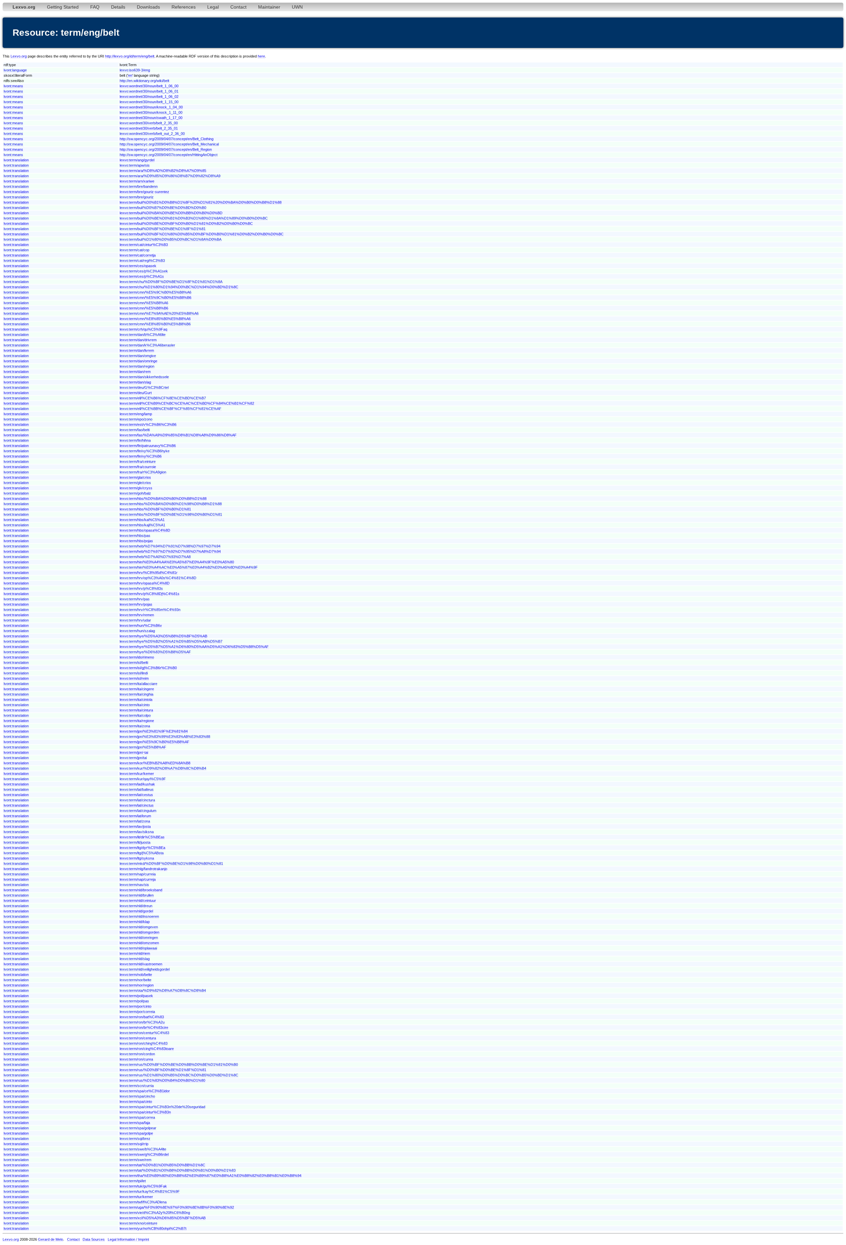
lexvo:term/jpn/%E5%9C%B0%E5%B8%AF (154, 742)
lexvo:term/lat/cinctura (137, 800)
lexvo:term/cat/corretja (138, 255)
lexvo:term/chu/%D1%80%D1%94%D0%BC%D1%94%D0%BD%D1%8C (179, 287)
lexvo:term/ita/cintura (136, 710)
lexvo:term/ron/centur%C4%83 (144, 1033)
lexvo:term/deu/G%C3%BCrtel (144, 387)
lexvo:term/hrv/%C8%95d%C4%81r (148, 573)
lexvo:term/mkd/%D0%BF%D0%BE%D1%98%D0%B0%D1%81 (171, 863)
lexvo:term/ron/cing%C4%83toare (147, 1049)
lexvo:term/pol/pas (134, 1001)
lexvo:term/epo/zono (136, 419)
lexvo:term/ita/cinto (135, 705)
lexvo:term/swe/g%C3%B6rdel (144, 1154)
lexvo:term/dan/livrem (137, 350)
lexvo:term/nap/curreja (138, 879)
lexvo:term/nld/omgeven (139, 927)
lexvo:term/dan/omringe (138, 361)
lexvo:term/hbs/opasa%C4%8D (145, 530)
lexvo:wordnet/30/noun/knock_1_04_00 (151, 107)
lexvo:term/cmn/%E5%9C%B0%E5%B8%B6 (155, 298)
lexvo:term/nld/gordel (136, 911)
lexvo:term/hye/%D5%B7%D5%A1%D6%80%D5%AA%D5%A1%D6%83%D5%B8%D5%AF (194, 647)
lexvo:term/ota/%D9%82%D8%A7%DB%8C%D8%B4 (163, 990)
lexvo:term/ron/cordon (137, 1054)
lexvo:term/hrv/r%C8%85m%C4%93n (150, 610)
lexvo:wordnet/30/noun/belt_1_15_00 (149, 102)
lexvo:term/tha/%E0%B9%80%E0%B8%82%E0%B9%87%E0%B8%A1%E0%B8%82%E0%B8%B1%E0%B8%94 (210, 1176)
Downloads (148, 7)
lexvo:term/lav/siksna (137, 832)
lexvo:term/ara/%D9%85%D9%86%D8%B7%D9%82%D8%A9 (170, 176)
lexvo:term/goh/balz (135, 493)
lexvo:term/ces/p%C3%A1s (142, 276)
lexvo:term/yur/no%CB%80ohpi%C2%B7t (153, 1228)
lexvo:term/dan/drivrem (138, 340)
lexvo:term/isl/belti (134, 662)
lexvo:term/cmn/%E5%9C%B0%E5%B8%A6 (155, 292)
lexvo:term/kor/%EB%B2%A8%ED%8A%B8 (155, 763)
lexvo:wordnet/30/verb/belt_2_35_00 (149, 123)
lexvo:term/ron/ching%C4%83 (144, 1043)
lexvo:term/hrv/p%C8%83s (141, 588)
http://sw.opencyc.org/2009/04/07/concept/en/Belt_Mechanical (169, 144)
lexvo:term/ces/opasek (138, 266)
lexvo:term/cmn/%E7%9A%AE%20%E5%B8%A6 (159, 313)
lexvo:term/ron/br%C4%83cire (144, 1027)
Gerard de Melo (50, 1239)
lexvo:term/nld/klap (135, 922)
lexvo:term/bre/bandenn (139, 186)
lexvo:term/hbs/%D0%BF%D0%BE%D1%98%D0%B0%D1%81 (171, 514)
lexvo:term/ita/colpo (135, 715)
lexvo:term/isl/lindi (134, 673)
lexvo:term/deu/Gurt (136, 393)
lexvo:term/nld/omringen (139, 938)
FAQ (94, 7)
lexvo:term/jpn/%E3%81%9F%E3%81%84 (154, 731)
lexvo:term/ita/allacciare (138, 684)
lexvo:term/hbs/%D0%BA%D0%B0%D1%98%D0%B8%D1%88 (171, 504)
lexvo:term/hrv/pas (135, 599)
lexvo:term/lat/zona (135, 821)
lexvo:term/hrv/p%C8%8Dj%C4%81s (149, 594)
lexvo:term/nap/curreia (138, 874)
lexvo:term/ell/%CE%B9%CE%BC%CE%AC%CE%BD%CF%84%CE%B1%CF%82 (187, 403)
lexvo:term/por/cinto (135, 1006)
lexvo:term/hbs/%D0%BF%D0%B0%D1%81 (155, 509)
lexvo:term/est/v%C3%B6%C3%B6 (148, 424)
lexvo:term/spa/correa (137, 1117)
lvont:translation (16, 160)
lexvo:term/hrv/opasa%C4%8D (145, 583)
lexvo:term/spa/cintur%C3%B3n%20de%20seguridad (162, 1107)
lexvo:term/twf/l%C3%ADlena (143, 1202)
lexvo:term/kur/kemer (137, 774)
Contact (238, 7)
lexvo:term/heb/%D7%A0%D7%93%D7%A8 (155, 557)
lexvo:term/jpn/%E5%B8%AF (143, 747)
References (184, 7)
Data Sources (94, 1239)
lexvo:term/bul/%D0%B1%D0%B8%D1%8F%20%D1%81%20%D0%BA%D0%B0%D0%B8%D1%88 (201, 202)
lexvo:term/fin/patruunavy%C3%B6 (148, 446)
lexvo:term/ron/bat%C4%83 (142, 1017)
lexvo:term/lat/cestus (136, 795)
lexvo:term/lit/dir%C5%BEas (142, 837)
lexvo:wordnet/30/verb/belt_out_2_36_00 (152, 134)
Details (118, 7)
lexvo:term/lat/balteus (137, 789)
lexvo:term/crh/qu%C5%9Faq (143, 329)
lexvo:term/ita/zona (135, 726)
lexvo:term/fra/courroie (138, 467)
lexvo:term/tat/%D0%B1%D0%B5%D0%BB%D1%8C (162, 1165)
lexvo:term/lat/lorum (135, 816)
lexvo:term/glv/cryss (136, 488)
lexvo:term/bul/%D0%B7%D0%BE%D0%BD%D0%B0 (163, 208)
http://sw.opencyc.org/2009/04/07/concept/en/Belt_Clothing (166, 139)
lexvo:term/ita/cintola (136, 700)
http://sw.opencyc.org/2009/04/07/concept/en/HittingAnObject (168, 155)
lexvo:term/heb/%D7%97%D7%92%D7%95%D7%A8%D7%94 (170, 551)
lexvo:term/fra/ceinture (138, 461)
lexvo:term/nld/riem (135, 953)
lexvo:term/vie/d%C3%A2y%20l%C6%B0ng (155, 1213)
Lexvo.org (19, 56)
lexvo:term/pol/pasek (136, 996)
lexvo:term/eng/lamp (136, 414)
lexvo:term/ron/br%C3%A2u (142, 1022)
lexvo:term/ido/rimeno (137, 657)
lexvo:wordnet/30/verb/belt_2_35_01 (149, 128)
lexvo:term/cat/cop (134, 250)
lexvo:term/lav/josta (135, 826)
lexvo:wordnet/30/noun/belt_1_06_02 (149, 97)
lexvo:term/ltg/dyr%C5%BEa (142, 848)
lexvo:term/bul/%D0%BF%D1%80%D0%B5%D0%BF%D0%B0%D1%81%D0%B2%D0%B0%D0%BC (202, 234)
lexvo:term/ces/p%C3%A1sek (144, 271)
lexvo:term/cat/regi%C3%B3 (142, 260)
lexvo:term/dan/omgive (138, 356)
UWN (297, 7)
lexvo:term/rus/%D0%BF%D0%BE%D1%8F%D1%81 (163, 1070)
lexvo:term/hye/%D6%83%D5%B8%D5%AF (155, 652)
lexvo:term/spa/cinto (136, 1102)
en (130, 75)
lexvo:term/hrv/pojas (136, 604)
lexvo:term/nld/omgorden (139, 932)
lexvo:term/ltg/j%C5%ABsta (142, 853)
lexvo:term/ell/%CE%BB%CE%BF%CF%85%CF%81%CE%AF (170, 409)
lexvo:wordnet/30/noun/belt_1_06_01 (149, 91)
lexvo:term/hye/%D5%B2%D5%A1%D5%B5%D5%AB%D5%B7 (171, 641)
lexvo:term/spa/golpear (138, 1128)
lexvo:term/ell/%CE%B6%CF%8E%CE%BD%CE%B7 (163, 398)
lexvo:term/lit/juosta (135, 842)
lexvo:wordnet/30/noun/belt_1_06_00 (149, 86)
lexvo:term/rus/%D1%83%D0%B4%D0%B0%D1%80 (162, 1080)
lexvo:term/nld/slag (135, 959)
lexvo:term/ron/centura (138, 1038)
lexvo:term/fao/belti (135, 430)
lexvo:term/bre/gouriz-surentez (144, 192)
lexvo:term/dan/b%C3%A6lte (143, 335)
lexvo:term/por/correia (137, 1012)
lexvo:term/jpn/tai (133, 758)
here (261, 56)
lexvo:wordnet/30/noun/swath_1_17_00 (151, 118)
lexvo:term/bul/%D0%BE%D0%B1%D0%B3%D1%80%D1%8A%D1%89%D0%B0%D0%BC (194, 218)
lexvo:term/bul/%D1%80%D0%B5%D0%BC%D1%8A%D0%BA (170, 239)
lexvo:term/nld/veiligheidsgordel (145, 969)
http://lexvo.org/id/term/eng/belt (129, 56)
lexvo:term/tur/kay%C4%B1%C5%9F (150, 1191)
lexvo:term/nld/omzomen (139, 943)
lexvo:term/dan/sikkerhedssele (144, 377)
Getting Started (63, 7)
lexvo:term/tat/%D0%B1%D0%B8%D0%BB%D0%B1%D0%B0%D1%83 (178, 1170)
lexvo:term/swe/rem (135, 1160)
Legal (213, 7)
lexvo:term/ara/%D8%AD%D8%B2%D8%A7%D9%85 (163, 171)
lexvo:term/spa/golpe (136, 1133)
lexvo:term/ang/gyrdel (137, 160)
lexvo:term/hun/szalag (137, 631)
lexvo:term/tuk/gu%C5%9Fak (143, 1186)
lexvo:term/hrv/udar (135, 620)
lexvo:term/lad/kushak (137, 784)
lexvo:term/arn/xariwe (137, 181)
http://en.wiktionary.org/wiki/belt (144, 81)
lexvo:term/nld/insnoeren (139, 916)
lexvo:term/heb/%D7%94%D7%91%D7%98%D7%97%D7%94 (170, 546)
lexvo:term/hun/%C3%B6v (141, 625)
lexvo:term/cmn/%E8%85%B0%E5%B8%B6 (155, 324)
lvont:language (15, 70)
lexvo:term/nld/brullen (137, 895)
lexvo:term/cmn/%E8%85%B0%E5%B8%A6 (155, 319)
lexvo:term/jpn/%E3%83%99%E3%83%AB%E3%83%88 (165, 737)
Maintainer (269, 7)
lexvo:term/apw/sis (135, 165)
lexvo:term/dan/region (137, 366)
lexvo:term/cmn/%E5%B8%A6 (144, 303)
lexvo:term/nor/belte (135, 980)
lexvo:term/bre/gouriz (137, 197)
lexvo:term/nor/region (137, 985)
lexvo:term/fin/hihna (135, 440)
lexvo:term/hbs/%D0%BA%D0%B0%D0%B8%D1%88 (163, 499)
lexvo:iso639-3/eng (135, 70)
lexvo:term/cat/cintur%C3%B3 (144, 245)
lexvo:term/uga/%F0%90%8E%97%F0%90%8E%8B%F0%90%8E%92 (177, 1207)
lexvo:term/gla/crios (135, 477)
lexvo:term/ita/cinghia (136, 694)
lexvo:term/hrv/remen (137, 615)
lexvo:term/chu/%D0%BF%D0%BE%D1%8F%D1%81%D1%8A (171, 282)
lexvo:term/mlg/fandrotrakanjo (143, 869)
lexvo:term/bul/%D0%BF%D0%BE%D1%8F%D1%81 (163, 229)
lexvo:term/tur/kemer (136, 1197)
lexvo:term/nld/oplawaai (138, 948)
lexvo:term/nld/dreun (136, 906)
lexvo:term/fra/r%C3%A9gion (143, 472)
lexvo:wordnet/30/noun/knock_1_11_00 (151, 112)
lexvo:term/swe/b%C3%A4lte (143, 1149)
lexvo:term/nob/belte (136, 975)
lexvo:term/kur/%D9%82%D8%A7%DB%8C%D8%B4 (163, 768)
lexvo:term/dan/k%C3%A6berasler (147, 345)
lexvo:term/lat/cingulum (138, 811)
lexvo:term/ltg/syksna (137, 858)
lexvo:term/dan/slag (135, 382)
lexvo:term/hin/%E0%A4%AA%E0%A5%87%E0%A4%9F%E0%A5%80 (177, 562)
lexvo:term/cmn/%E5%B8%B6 (144, 308)
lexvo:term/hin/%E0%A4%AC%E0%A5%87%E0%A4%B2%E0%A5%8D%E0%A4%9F (189, 567)
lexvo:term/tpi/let (133, 1181)
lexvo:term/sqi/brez (135, 1139)
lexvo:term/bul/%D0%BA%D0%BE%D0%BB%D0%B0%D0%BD (171, 213)
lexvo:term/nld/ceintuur (138, 901)
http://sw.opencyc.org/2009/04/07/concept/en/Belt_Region (166, 149)
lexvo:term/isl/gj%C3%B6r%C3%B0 (148, 668)
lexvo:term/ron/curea (136, 1059)
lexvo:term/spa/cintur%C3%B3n (145, 1112)
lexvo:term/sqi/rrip (134, 1144)
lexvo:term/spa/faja (135, 1123)
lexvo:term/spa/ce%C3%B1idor (145, 1091)
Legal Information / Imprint (128, 1239)
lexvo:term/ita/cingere (137, 689)
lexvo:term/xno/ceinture (138, 1223)
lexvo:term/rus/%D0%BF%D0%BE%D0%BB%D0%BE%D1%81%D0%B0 (179, 1064)
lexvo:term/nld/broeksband (141, 890)
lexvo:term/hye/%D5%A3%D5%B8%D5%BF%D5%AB (163, 636)
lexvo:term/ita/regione (137, 721)
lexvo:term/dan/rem (135, 372)
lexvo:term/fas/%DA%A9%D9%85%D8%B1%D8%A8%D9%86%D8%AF (178, 435)
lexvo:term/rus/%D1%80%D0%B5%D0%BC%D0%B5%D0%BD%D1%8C (179, 1075)
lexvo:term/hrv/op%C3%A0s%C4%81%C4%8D (158, 578)
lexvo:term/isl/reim (134, 678)
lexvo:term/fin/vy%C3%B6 (141, 456)
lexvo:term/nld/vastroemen (141, 964)
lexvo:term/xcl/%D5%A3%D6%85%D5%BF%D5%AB (163, 1218)
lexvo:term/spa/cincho (137, 1096)
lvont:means (13, 86)
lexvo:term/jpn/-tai (134, 752)
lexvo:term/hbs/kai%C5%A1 (142, 520)
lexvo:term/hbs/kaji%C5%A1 (142, 525)
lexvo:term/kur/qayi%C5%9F (143, 779)
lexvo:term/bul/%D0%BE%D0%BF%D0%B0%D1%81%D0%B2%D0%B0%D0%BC (186, 223)
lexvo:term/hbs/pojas (136, 541)
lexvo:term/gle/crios (135, 483)
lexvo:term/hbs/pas (135, 536)
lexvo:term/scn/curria (137, 1086)
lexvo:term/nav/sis (134, 885)
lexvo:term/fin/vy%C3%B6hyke (145, 451)
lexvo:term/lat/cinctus (137, 805)
